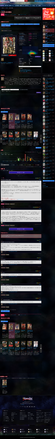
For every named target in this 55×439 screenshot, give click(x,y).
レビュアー (12, 416)
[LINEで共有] (30, 406)
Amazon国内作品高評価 (23, 415)
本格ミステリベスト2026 (39, 412)
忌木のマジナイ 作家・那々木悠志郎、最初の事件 (17, 121)
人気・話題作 (38, 5)
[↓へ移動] (40, 179)
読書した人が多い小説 (31, 415)
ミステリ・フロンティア (47, 418)
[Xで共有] (25, 406)
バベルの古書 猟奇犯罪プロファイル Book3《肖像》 (18, 139)
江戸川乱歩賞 (46, 422)
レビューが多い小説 (30, 419)
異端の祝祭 (35, 138)
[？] (5, 202)
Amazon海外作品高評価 (23, 416)
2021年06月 (31, 58)
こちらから (15, 3)
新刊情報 (17, 5)
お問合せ (12, 420)
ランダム (49, 5)
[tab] (2, 59)
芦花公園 (35, 348)
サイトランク (30, 416)
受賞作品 (27, 5)
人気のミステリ (13, 412)
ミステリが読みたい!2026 (40, 416)
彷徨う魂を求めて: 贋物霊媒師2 (23, 138)
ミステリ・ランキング (6, 419)
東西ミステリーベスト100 (40, 419)
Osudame (22, 404)
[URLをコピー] (34, 406)
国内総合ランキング (22, 412)
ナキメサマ (4, 120)
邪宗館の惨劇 (23, 120)
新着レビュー (12, 5)
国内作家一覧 (5, 412)
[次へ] (41, 139)
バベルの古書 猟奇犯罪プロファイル (5, 138)
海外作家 (6, 5)
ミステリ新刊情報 (5, 416)
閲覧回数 (29, 412)
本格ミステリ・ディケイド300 (47, 413)
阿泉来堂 (2, 10)
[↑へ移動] (39, 179)
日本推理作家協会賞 (47, 419)
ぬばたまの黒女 (11, 120)
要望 (12, 419)
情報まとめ (22, 5)
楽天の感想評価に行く (22, 38)
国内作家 (2, 5)
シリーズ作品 (32, 5)
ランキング (44, 5)
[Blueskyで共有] (32, 406)
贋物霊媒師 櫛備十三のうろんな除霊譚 (11, 139)
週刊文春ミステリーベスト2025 (39, 418)
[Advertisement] (21, 101)
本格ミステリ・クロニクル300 (47, 415)
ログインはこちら (21, 199)
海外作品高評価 (22, 419)
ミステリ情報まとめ (6, 420)
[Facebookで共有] (27, 406)
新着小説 (12, 415)
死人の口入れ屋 (29, 138)
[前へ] (1, 139)
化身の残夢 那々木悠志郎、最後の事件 (30, 121)
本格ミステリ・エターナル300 (39, 421)
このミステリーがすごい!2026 (39, 414)
